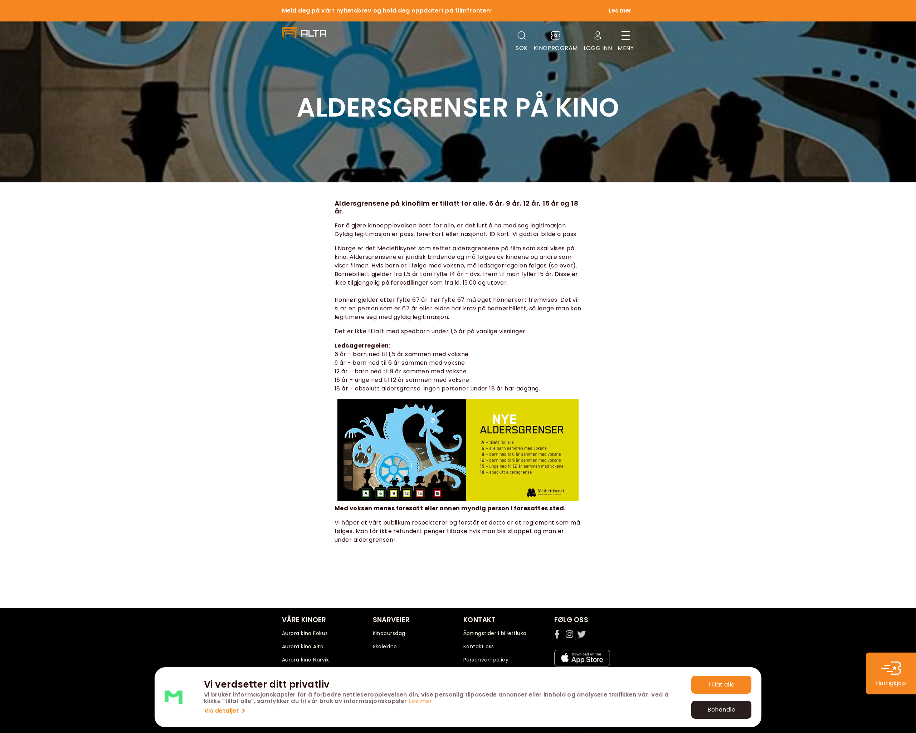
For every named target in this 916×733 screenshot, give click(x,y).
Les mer (420, 701)
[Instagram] (570, 634)
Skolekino (385, 646)
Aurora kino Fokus (305, 633)
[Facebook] (558, 634)
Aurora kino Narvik (305, 659)
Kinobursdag (389, 633)
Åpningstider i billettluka (495, 633)
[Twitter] (581, 634)
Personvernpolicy (485, 659)
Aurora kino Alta (302, 646)
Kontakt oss (478, 646)
